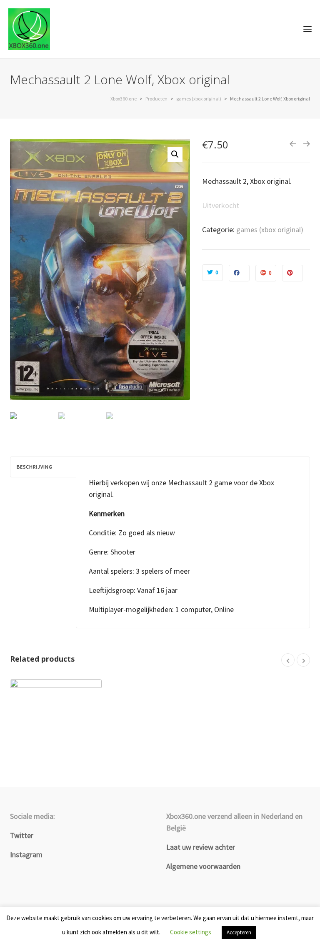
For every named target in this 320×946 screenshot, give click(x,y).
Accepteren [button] (239, 932)
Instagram (26, 854)
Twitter (21, 835)
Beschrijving (34, 467)
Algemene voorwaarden (203, 866)
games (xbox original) (269, 229)
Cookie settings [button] (190, 932)
